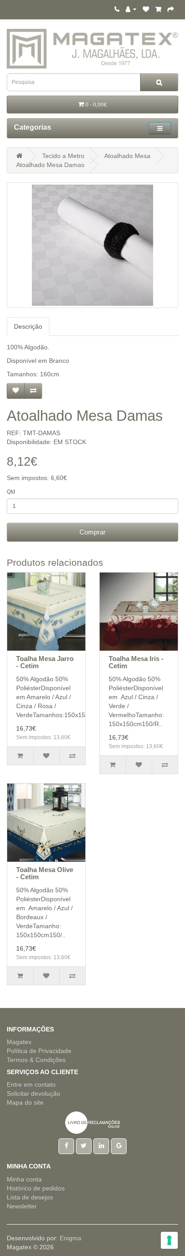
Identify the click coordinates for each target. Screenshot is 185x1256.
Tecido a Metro (63, 155)
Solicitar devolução (33, 1093)
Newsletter (22, 1206)
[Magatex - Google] (119, 1145)
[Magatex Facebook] (66, 1145)
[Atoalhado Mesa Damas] (92, 245)
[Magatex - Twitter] (84, 1145)
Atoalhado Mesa (127, 155)
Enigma (70, 1238)
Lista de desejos (30, 1197)
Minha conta (24, 1179)
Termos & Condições (36, 1059)
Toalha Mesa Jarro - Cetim (45, 662)
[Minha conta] (131, 9)
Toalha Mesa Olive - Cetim (44, 873)
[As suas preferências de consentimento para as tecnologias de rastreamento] (169, 1240)
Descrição (28, 326)
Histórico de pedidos (36, 1188)
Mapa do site (25, 1102)
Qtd (11, 492)
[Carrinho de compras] (158, 9)
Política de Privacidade (39, 1050)
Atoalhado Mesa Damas (50, 164)
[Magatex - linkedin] (101, 1145)
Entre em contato (31, 1084)
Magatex (19, 1041)
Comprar (92, 532)
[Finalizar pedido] (170, 9)
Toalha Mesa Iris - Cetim (136, 662)
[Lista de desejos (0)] (146, 9)
